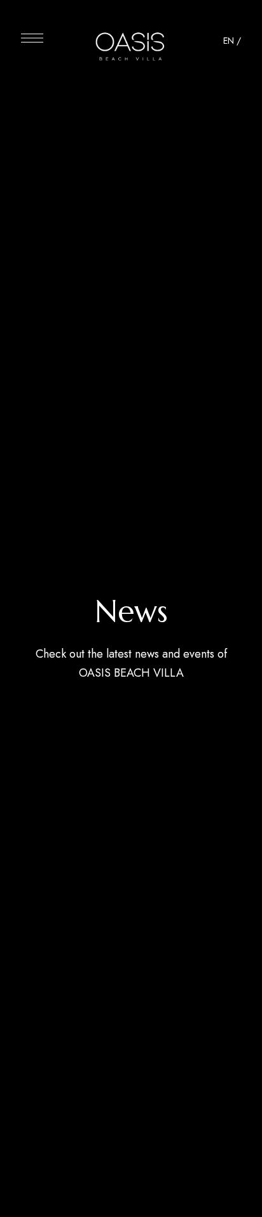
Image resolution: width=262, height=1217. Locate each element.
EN (228, 40)
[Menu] (32, 38)
